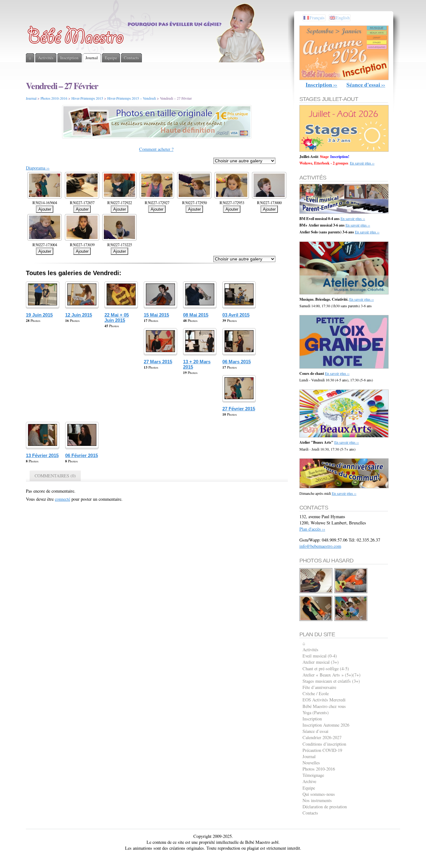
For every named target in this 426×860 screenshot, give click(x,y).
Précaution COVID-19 (322, 750)
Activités (310, 649)
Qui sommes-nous (319, 794)
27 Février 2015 (238, 408)
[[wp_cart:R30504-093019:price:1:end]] (351, 592)
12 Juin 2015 (78, 315)
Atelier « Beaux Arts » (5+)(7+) (332, 675)
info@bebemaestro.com (320, 546)
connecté (62, 499)
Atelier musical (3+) (321, 662)
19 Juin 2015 (39, 315)
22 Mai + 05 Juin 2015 (116, 317)
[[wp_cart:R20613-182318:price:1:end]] (316, 620)
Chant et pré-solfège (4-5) (326, 668)
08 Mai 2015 (195, 315)
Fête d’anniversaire (319, 687)
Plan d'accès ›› (312, 529)
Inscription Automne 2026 (326, 725)
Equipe (309, 788)
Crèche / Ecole (316, 693)
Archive (309, 781)
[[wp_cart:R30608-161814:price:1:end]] (351, 620)
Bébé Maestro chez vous (324, 706)
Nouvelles (311, 763)
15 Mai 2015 (156, 315)
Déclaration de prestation (325, 807)
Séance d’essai (315, 731)
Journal (31, 98)
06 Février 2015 (81, 455)
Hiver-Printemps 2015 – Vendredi (131, 98)
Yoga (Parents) (316, 712)
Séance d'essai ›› (365, 84)
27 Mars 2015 (158, 361)
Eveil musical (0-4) (320, 656)
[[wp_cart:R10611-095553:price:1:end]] (316, 592)
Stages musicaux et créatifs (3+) (331, 681)
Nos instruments (317, 800)
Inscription (312, 719)
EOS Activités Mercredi (324, 700)
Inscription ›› (321, 84)
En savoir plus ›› (362, 162)
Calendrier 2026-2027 (322, 737)
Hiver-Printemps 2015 (87, 98)
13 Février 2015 (42, 455)
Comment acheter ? (156, 149)
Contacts (310, 813)
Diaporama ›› (38, 168)
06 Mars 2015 (236, 361)
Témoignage (313, 775)
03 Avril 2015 (235, 315)
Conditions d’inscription (324, 744)
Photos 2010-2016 (54, 98)
